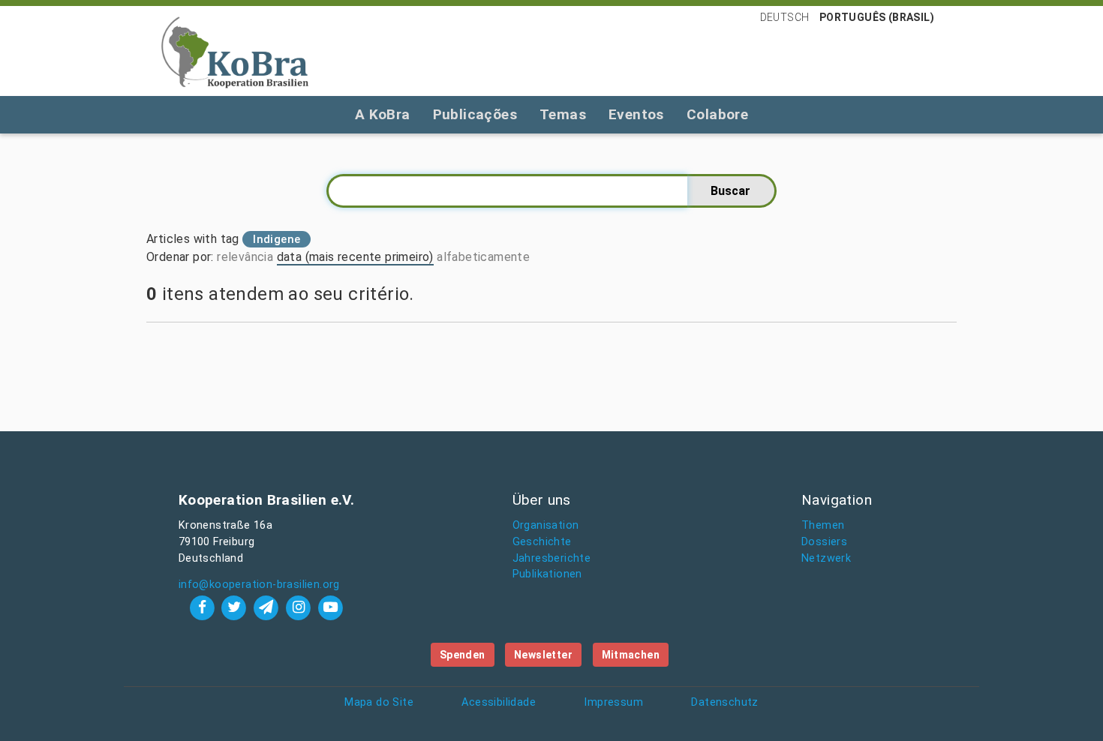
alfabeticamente (483, 257)
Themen (822, 525)
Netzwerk (826, 558)
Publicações (475, 114)
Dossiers (824, 542)
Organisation (545, 525)
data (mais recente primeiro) (355, 257)
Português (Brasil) (876, 17)
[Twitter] (236, 607)
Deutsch (785, 17)
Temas (562, 114)
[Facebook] (204, 607)
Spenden (462, 655)
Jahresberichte (551, 558)
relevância (245, 257)
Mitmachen (631, 655)
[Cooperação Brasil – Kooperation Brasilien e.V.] (234, 51)
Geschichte (542, 542)
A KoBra (382, 114)
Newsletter (543, 655)
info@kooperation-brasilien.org (259, 584)
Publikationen (547, 574)
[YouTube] (330, 607)
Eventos (636, 114)
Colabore (717, 114)
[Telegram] (268, 607)
